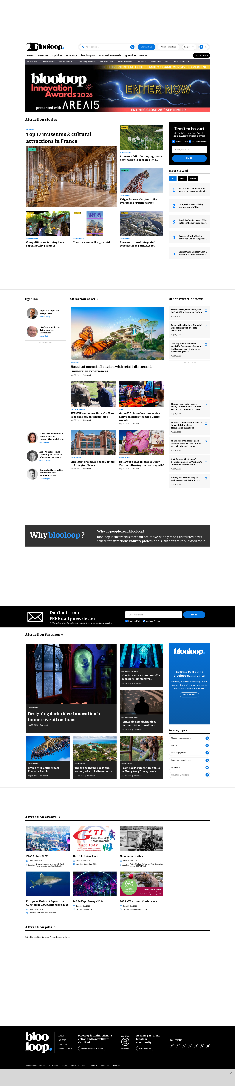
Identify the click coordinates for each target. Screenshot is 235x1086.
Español (55, 1065)
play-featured (126, 152)
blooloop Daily (182, 141)
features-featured (129, 671)
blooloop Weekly (199, 141)
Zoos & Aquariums (85, 61)
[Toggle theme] (201, 47)
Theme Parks (48, 61)
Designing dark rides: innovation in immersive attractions (65, 716)
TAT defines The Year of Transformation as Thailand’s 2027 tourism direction (186, 462)
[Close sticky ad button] (231, 1073)
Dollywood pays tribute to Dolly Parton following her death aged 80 (141, 463)
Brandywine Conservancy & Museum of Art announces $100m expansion (193, 254)
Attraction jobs (38, 926)
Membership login (168, 47)
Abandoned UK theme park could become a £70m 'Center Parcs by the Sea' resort (186, 443)
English (187, 47)
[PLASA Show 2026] (48, 838)
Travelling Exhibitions (180, 775)
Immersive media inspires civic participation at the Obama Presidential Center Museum (139, 723)
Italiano (83, 1065)
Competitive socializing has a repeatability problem (45, 243)
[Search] (132, 47)
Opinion (57, 55)
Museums (32, 61)
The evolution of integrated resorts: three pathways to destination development (137, 243)
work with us (189, 695)
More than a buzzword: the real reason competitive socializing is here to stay (51, 436)
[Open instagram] (178, 1046)
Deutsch (94, 1065)
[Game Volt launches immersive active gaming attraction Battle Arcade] (141, 393)
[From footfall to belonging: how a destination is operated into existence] (141, 137)
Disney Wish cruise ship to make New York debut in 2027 (186, 478)
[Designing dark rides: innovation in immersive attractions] (71, 673)
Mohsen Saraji (44, 317)
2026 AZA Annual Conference (138, 901)
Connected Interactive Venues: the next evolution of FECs (51, 472)
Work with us (146, 47)
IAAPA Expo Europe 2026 (88, 901)
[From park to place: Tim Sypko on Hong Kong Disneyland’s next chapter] (141, 748)
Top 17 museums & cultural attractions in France (59, 137)
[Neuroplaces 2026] (141, 838)
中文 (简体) (43, 1065)
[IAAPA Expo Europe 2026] (94, 883)
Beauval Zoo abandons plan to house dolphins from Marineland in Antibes (186, 425)
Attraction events (41, 816)
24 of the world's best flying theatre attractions (50, 330)
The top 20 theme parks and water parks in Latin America (93, 769)
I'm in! (189, 158)
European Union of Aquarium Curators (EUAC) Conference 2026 (47, 902)
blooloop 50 (88, 55)
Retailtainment (126, 61)
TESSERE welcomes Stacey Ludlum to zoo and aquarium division (93, 414)
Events (143, 55)
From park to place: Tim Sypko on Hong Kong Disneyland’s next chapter (140, 769)
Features (43, 55)
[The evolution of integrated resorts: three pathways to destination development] (141, 223)
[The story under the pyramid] (94, 223)
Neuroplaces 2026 (131, 855)
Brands (142, 61)
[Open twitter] (184, 1046)
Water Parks (65, 61)
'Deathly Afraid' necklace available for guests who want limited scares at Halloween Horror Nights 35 (186, 347)
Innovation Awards (110, 55)
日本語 (73, 1065)
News (30, 55)
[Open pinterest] (202, 1046)
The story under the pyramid (91, 242)
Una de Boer (44, 442)
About (61, 1036)
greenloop (131, 55)
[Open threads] (190, 1046)
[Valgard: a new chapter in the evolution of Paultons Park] (141, 180)
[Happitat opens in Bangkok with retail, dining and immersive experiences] (117, 332)
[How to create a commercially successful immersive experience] (141, 655)
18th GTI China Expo (85, 855)
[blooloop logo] (45, 47)
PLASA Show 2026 (37, 855)
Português (105, 1065)
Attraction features (42, 634)
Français (116, 1065)
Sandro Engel (44, 479)
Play (167, 61)
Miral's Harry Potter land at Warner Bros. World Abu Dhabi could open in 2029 (193, 191)
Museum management (181, 738)
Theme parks (125, 195)
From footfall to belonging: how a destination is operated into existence (141, 157)
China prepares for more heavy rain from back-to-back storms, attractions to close (186, 406)
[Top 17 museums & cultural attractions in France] (71, 176)
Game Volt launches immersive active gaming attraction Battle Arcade (139, 416)
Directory (71, 55)
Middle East (176, 767)
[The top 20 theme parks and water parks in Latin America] (94, 748)
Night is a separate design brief (49, 311)
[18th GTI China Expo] (94, 838)
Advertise (63, 1044)
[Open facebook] (172, 1046)
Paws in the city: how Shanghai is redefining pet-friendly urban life (186, 327)
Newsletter (201, 55)
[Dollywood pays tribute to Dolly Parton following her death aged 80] (141, 442)
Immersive (155, 61)
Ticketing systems (178, 753)
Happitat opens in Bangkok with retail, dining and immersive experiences (111, 368)
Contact (62, 1040)
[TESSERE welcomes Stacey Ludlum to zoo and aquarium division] (93, 393)
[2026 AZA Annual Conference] (141, 883)
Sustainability (181, 61)
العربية (64, 1065)
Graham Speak (45, 461)
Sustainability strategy (92, 1048)
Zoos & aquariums (78, 409)
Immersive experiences (181, 760)
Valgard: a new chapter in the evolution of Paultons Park (138, 200)
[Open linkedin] (196, 1046)
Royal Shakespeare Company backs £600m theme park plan (186, 310)
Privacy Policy (65, 1049)
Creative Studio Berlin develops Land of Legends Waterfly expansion (192, 238)
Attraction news (82, 299)
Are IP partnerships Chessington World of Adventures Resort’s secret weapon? (50, 454)
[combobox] (189, 47)
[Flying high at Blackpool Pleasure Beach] (48, 748)
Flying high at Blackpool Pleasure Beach (43, 769)
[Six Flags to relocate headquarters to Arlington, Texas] (93, 442)
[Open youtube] (208, 1046)
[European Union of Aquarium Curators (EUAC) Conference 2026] (48, 883)
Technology (106, 61)
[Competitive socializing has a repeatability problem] (48, 223)
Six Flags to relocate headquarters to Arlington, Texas (93, 463)
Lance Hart (43, 336)
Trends (174, 745)
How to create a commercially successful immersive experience (140, 676)
